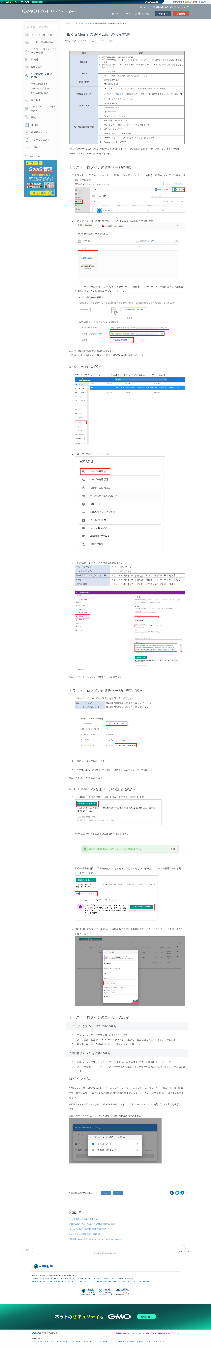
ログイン (163, 13)
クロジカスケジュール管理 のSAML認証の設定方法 (92, 1224)
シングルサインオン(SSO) (83, 23)
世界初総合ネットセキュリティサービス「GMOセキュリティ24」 (53, 1278)
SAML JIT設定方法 (39, 93)
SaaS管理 (36, 67)
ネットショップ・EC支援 (59, 1341)
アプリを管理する (39, 84)
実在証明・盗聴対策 (38, 1281)
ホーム (67, 23)
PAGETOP (184, 1248)
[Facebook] (172, 1193)
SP (105, 103)
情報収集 (121, 1341)
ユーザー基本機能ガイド (44, 42)
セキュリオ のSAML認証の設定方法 (85, 1234)
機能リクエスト (39, 132)
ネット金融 (130, 1341)
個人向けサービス (151, 1341)
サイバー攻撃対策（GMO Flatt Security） (104, 1281)
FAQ (33, 117)
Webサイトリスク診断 (100, 1278)
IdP (105, 108)
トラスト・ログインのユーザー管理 (44, 51)
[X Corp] (177, 1193)
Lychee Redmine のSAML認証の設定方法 (87, 1229)
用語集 (34, 125)
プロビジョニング (120, 88)
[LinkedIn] (182, 1193)
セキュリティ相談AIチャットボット (122, 1278)
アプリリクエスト (40, 140)
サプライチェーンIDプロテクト (43, 109)
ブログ (146, 7)
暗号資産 (140, 1341)
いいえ (118, 1193)
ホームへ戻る (34, 156)
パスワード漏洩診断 (84, 1278)
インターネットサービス (40, 1341)
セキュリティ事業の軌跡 (142, 1281)
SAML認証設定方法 (40, 88)
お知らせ (35, 147)
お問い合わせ (142, 13)
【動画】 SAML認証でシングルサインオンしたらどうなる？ (96, 1239)
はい (106, 1193)
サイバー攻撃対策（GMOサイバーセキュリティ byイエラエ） (68, 1281)
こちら (144, 76)
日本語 (26, 1250)
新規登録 (181, 13)
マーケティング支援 (100, 1341)
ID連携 (34, 59)
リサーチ (113, 1341)
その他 (162, 1341)
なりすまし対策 (126, 1281)
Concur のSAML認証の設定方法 (83, 1219)
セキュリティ (87, 1341)
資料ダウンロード (121, 13)
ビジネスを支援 (75, 1341)
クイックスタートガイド (44, 35)
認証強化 (35, 100)
